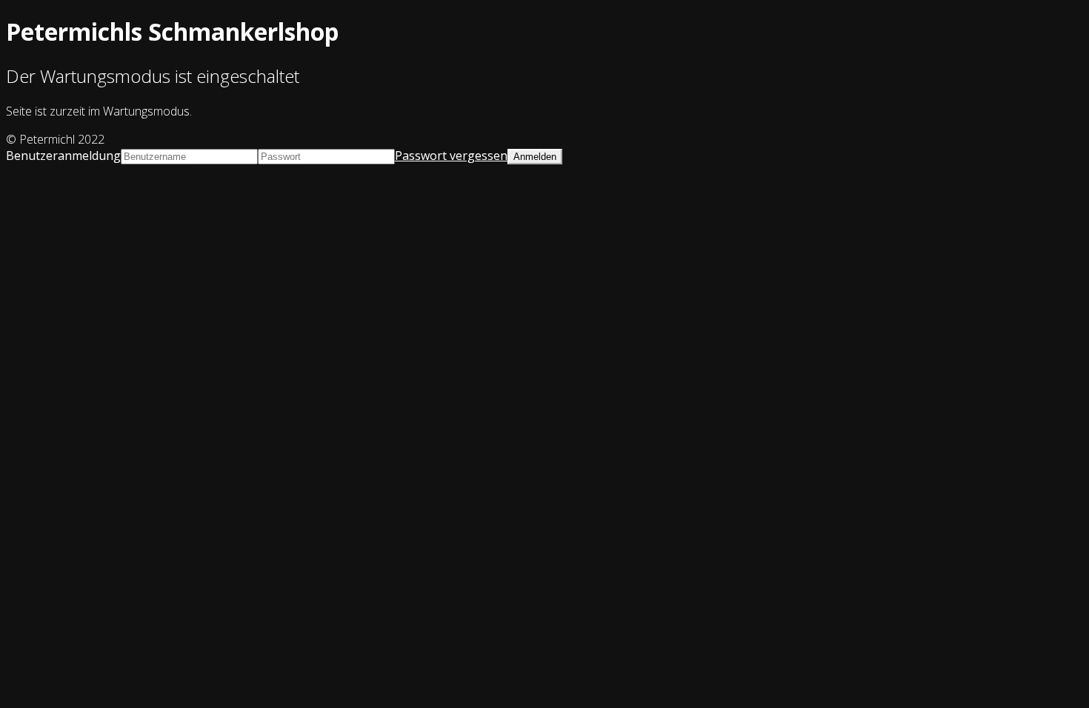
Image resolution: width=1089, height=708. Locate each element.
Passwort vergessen (451, 155)
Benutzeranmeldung (63, 155)
